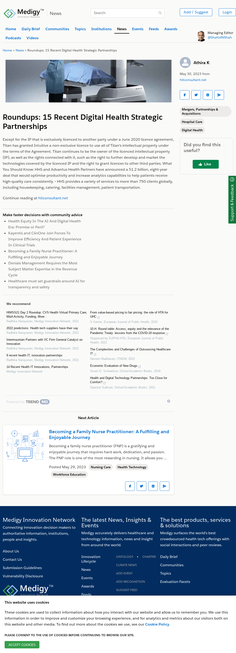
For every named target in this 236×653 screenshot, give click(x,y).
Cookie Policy (157, 624)
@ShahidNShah (220, 37)
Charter (149, 557)
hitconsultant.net (193, 80)
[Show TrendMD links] (169, 401)
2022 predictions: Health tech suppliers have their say (42, 328)
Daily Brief (168, 556)
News (86, 569)
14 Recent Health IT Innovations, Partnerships (37, 367)
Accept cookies (22, 645)
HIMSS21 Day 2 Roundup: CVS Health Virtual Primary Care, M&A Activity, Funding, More (46, 314)
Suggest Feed (126, 590)
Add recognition (130, 582)
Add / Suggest (196, 12)
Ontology (124, 557)
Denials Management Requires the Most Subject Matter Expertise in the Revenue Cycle (42, 269)
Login (227, 12)
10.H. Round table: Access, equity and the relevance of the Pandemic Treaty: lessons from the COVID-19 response (129, 331)
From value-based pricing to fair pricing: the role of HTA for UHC (129, 314)
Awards (87, 586)
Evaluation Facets (175, 581)
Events (87, 577)
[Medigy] (24, 12)
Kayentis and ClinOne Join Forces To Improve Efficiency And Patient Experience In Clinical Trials (44, 239)
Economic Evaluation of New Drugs (113, 365)
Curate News (126, 565)
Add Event (124, 573)
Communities (171, 565)
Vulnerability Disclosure (23, 576)
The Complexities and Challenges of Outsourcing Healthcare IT (130, 351)
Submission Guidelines (22, 567)
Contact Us (12, 559)
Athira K (201, 62)
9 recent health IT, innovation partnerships (34, 355)
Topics (165, 573)
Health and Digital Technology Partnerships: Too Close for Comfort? (128, 380)
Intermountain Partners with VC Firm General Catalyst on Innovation (44, 342)
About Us (11, 551)
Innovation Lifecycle (90, 559)
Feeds (86, 594)
